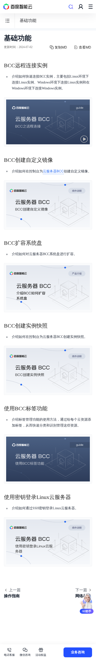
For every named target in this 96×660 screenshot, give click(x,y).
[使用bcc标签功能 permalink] (52, 408)
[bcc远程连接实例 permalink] (52, 65)
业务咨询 (78, 652)
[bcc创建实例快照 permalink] (52, 325)
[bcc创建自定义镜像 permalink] (57, 160)
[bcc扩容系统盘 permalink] (47, 243)
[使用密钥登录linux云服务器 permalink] (75, 497)
